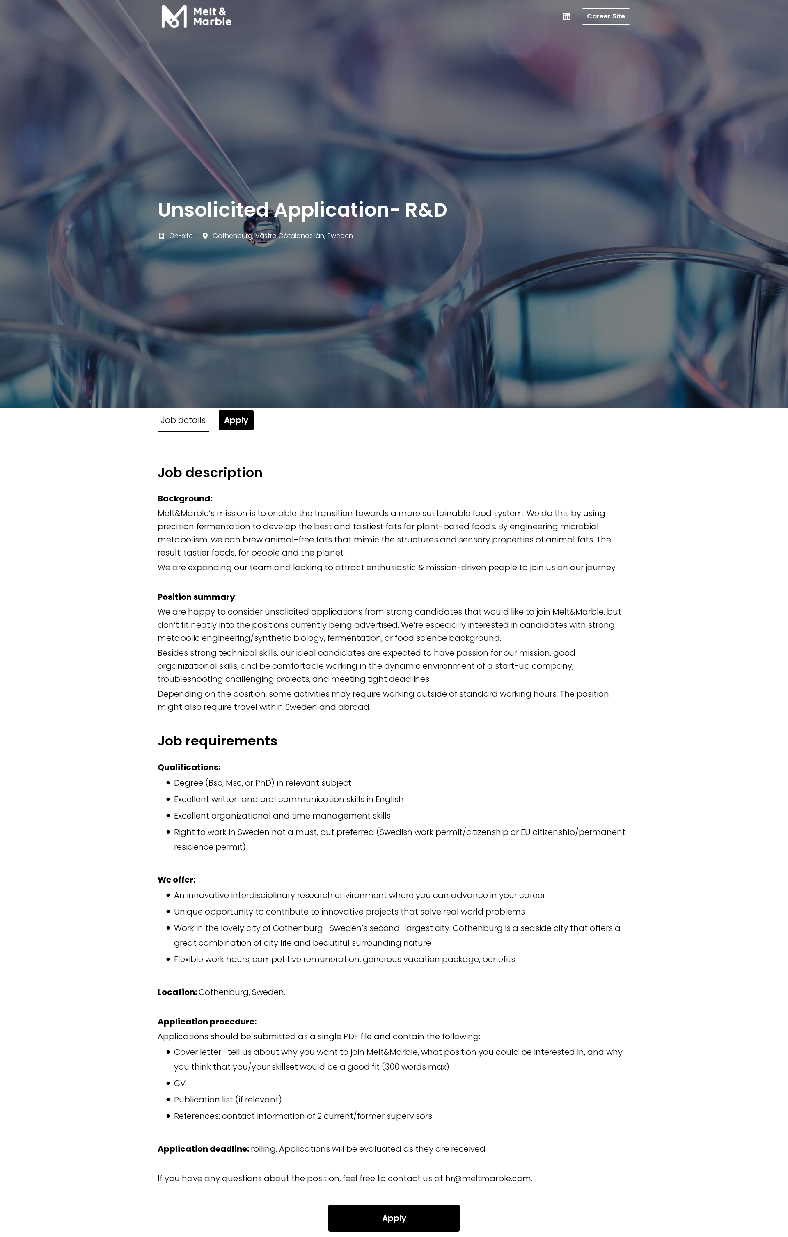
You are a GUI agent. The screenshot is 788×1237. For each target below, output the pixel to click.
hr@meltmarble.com (488, 1178)
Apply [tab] (236, 420)
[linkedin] (567, 16)
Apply (394, 1218)
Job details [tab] (183, 420)
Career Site (606, 16)
